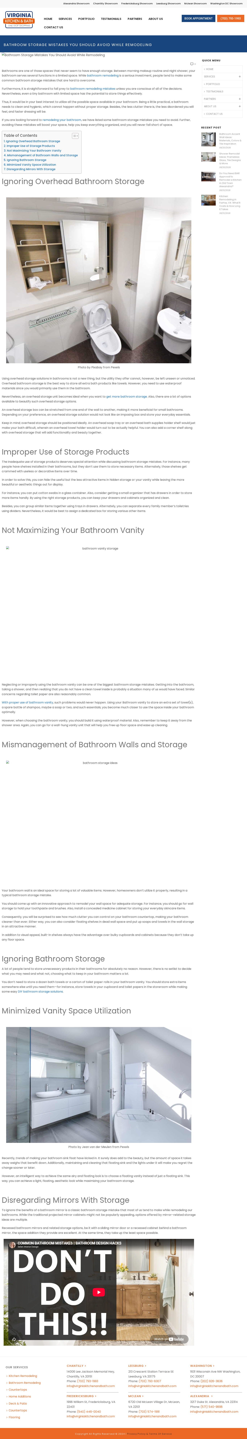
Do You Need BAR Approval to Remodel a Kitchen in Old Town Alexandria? (230, 180)
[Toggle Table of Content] (73, 136)
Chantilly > (76, 1366)
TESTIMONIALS (111, 19)
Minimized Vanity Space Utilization (31, 165)
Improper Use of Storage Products (31, 146)
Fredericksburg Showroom (137, 3)
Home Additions (20, 1396)
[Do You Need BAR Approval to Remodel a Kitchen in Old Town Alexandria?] (208, 176)
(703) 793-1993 (87, 1381)
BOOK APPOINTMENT (198, 18)
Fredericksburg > (82, 1396)
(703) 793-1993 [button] (231, 18)
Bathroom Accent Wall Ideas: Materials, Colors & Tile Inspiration (230, 138)
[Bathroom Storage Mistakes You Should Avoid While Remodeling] (99, 55)
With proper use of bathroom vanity (27, 702)
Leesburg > (137, 1366)
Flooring (14, 1417)
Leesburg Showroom (168, 3)
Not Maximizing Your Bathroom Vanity (34, 150)
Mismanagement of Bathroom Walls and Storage (42, 155)
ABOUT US (155, 19)
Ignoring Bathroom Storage (26, 160)
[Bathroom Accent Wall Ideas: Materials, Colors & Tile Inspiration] (208, 139)
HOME (48, 19)
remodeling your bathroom (61, 120)
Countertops (18, 1390)
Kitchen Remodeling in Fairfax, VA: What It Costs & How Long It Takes (229, 203)
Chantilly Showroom (105, 3)
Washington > (202, 1366)
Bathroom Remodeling (25, 1383)
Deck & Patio (18, 1403)
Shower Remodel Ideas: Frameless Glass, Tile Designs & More (230, 158)
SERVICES (65, 19)
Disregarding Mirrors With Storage (31, 169)
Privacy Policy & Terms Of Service (149, 1434)
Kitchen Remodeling (23, 1376)
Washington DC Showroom (226, 3)
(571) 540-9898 (212, 1407)
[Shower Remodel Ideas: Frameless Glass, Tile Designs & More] (208, 157)
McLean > (136, 1396)
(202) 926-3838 (212, 1381)
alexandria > (201, 1396)
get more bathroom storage (126, 396)
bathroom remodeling (103, 75)
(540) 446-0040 (89, 1412)
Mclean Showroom (195, 3)
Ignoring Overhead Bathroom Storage (33, 141)
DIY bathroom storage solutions (40, 991)
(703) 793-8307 (150, 1381)
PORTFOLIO (86, 19)
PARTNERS (135, 19)
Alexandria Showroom (76, 3)
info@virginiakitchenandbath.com (91, 1386)
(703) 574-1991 (149, 1412)
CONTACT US (53, 27)
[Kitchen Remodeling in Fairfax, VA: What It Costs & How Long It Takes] (208, 200)
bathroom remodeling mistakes (92, 89)
